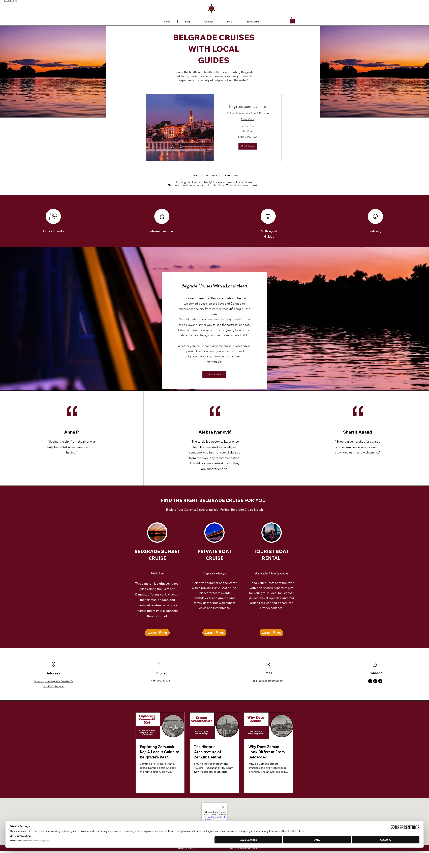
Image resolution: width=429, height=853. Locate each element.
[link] (247, 106)
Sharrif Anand (357, 432)
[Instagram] (380, 681)
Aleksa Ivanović (215, 432)
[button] (292, 20)
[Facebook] (370, 681)
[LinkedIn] (375, 681)
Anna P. (71, 432)
